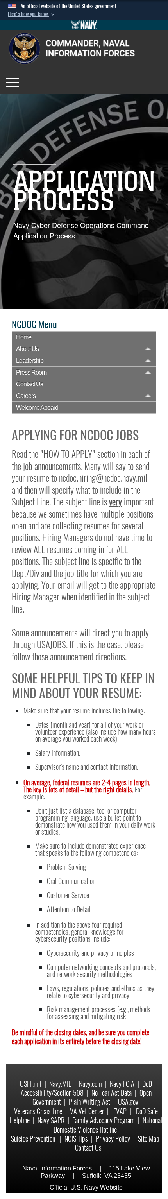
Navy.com (90, 1084)
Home (23, 337)
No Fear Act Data (111, 1093)
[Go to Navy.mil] (84, 25)
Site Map (148, 1138)
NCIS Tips (76, 1138)
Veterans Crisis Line (38, 1111)
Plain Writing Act (89, 1102)
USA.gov (128, 1102)
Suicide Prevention (34, 1138)
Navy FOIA (122, 1084)
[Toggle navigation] (12, 82)
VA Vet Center (87, 1111)
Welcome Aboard (37, 407)
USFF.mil (30, 1084)
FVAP (120, 1111)
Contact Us (29, 384)
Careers (26, 395)
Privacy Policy (113, 1138)
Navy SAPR (51, 1120)
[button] (32, 14)
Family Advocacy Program (103, 1120)
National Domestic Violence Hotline (108, 1124)
